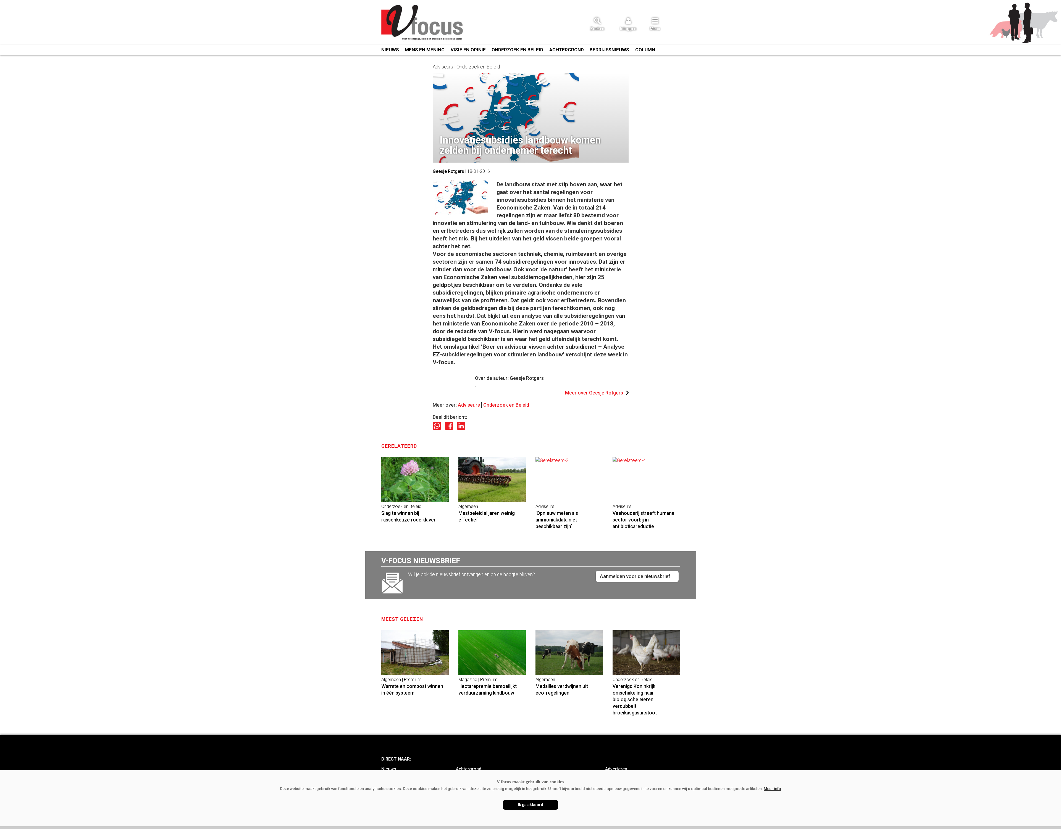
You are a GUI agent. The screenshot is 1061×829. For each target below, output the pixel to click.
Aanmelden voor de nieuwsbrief (635, 576)
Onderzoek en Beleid (506, 405)
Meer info (772, 788)
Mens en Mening (425, 49)
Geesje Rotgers (448, 171)
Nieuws (390, 49)
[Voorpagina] (422, 23)
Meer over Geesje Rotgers (594, 393)
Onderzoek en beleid (517, 49)
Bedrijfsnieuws (609, 49)
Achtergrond (566, 49)
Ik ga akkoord (530, 804)
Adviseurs (469, 405)
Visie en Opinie (468, 49)
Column (645, 49)
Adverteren (616, 769)
